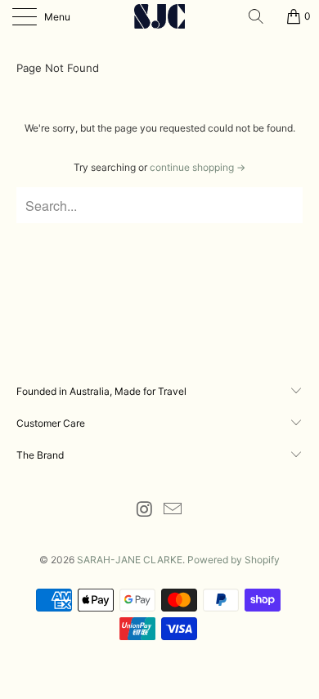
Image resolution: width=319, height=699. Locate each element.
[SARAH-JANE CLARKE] (160, 16)
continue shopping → (197, 167)
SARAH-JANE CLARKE (129, 559)
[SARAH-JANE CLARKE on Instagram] (145, 510)
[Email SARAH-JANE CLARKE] (173, 510)
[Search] (261, 16)
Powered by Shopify (233, 559)
